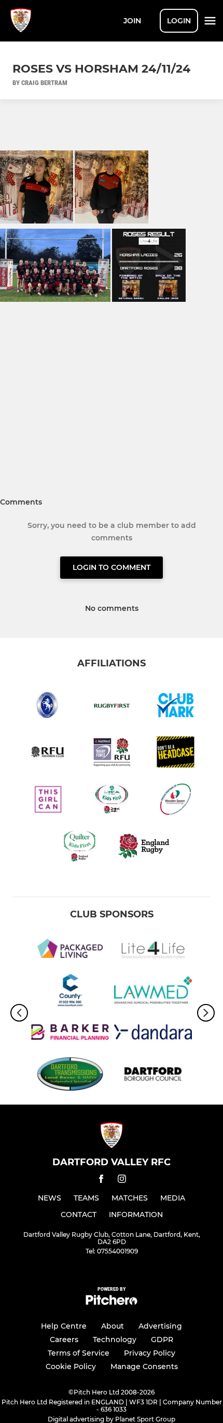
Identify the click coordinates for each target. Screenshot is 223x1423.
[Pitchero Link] (111, 1302)
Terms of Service (78, 1353)
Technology (114, 1339)
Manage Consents (144, 1366)
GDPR (162, 1339)
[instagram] (122, 1181)
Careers (64, 1339)
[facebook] (101, 1181)
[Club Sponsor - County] (70, 992)
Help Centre (64, 1326)
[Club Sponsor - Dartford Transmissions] (70, 1075)
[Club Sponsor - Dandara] (153, 1033)
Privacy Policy (149, 1353)
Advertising (160, 1326)
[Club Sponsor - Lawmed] (153, 992)
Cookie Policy (71, 1366)
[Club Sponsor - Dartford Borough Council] (153, 1075)
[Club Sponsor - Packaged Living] (70, 950)
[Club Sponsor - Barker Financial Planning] (70, 1033)
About (112, 1326)
